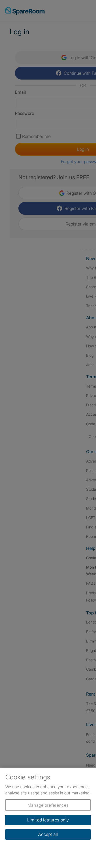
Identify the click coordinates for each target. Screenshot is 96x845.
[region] (48, 806)
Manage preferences (48, 805)
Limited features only (48, 820)
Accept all (48, 834)
